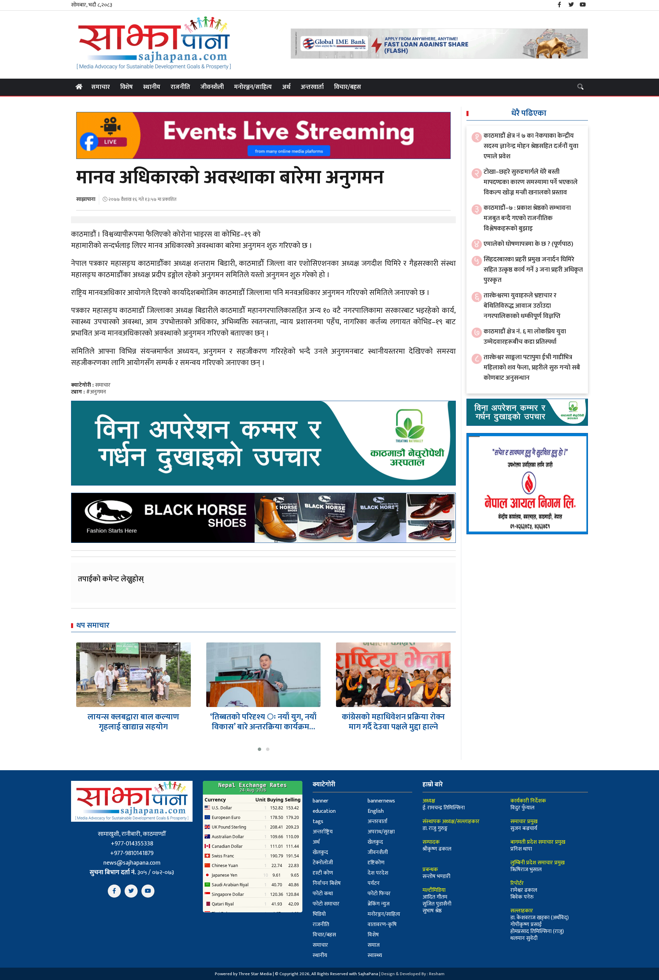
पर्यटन (374, 883)
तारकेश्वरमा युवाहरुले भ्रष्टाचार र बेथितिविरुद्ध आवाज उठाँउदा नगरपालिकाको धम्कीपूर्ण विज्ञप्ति (522, 305)
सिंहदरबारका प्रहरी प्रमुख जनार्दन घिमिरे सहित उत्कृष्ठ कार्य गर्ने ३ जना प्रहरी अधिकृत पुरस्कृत (533, 269)
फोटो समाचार (326, 904)
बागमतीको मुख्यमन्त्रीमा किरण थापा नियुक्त (393, 722)
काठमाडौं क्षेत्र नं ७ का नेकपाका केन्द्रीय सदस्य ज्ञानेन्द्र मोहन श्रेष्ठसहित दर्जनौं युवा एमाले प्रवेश (531, 146)
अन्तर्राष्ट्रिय (323, 831)
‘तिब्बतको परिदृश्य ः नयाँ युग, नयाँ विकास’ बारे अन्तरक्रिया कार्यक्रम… (133, 722)
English (376, 811)
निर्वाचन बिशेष (327, 883)
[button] (259, 749)
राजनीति (180, 87)
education (324, 811)
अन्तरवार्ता (312, 87)
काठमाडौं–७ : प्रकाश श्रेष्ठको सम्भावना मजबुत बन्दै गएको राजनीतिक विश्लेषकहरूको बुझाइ (527, 218)
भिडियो (319, 914)
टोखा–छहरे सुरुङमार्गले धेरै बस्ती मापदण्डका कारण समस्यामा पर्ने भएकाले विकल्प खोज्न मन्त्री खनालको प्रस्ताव (531, 182)
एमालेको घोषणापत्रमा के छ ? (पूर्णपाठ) (528, 244)
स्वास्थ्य (375, 955)
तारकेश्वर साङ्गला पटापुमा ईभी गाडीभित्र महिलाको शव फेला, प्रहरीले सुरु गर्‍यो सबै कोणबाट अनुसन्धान (532, 367)
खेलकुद (375, 842)
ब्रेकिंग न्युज (379, 904)
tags (318, 821)
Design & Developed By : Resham (412, 974)
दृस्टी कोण (323, 873)
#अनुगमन (96, 392)
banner (320, 801)
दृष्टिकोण (376, 862)
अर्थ (286, 87)
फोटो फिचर (379, 893)
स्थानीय (151, 87)
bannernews (381, 801)
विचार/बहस (347, 87)
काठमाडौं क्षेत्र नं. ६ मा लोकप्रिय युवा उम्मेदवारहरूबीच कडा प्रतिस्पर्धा (525, 336)
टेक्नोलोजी (323, 862)
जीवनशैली (212, 87)
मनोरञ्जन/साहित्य (253, 87)
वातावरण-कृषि (382, 924)
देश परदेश (378, 873)
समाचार (100, 87)
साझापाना (85, 199)
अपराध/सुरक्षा (381, 831)
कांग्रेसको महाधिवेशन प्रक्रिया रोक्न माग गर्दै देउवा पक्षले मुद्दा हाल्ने (263, 722)
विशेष (126, 87)
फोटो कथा (323, 893)
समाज (374, 945)
